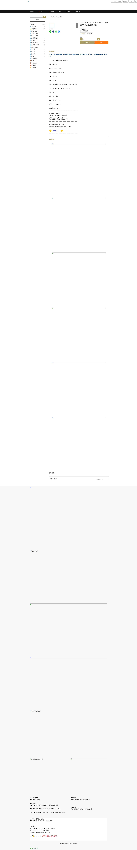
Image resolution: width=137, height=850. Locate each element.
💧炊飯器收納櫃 (34, 38)
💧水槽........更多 (34, 33)
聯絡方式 (56, 130)
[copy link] (59, 31)
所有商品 (32, 11)
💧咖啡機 (32, 51)
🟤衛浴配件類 (33, 63)
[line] (50, 31)
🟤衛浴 (32, 61)
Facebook (60, 11)
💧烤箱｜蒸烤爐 (34, 42)
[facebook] (53, 31)
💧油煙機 (32, 49)
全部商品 (53, 17)
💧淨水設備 (33, 54)
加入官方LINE (77, 11)
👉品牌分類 (41, 11)
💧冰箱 (32, 56)
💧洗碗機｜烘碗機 (34, 45)
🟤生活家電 (33, 65)
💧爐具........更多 (34, 35)
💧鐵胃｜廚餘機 (34, 47)
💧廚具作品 (33, 26)
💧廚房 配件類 (33, 58)
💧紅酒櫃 (32, 40)
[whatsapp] (56, 31)
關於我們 (68, 11)
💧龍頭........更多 (34, 31)
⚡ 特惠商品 (51, 11)
